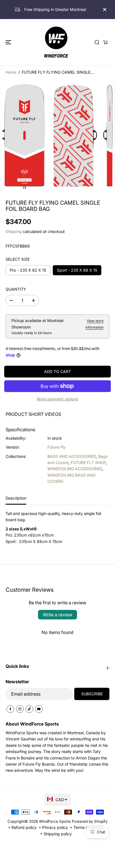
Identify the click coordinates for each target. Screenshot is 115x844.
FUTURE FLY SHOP (88, 462)
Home (11, 72)
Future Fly (56, 447)
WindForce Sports (55, 821)
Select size (18, 259)
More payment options (57, 399)
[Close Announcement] (104, 9)
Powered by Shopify (89, 821)
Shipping (14, 231)
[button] (9, 42)
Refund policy (24, 827)
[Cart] (105, 42)
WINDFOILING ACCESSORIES (74, 468)
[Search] (97, 42)
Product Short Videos (33, 414)
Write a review (57, 614)
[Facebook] (10, 709)
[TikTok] (29, 709)
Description (16, 498)
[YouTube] (39, 709)
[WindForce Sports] (56, 42)
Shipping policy (58, 833)
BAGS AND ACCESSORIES (71, 456)
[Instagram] (20, 709)
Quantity (16, 289)
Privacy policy (55, 827)
